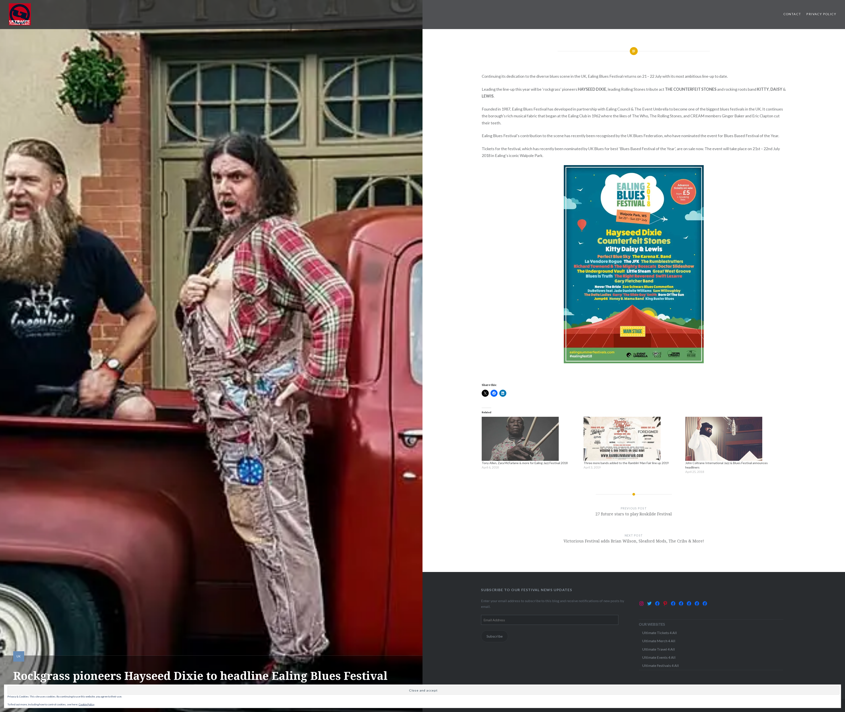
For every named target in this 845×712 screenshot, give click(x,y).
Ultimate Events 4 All (659, 657)
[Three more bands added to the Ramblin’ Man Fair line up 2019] (632, 439)
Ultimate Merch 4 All (658, 641)
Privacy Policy (821, 14)
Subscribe (495, 636)
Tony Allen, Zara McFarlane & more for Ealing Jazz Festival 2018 (525, 463)
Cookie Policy (86, 704)
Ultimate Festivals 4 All (660, 665)
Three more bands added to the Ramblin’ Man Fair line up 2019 (626, 463)
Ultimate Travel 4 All (658, 649)
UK (19, 656)
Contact (792, 14)
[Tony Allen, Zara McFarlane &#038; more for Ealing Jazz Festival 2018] (530, 439)
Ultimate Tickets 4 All (659, 633)
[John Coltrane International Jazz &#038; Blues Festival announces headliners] (734, 439)
